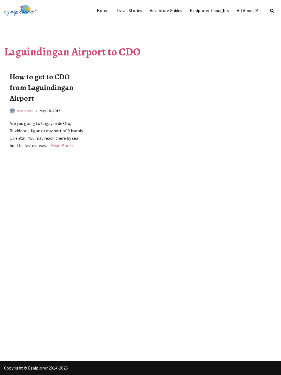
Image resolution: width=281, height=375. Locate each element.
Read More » (62, 145)
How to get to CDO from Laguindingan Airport (41, 87)
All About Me (249, 10)
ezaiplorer (25, 110)
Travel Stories (129, 10)
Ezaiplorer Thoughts (209, 10)
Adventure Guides (166, 10)
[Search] (272, 11)
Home (102, 10)
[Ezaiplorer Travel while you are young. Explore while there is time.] (20, 10)
